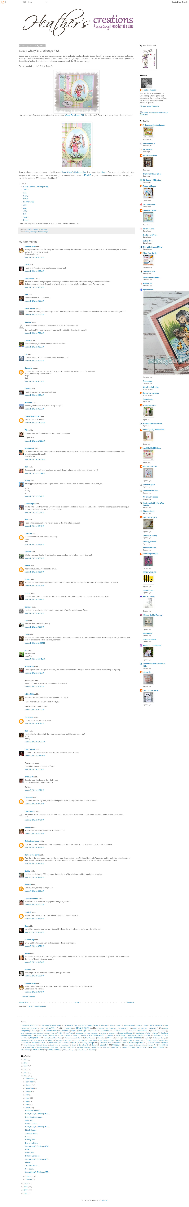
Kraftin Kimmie (120, 1035)
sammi (27, 566)
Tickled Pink (95, 1047)
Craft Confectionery (33, 416)
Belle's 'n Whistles (156, 1025)
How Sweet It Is (149, 143)
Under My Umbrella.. (33, 1111)
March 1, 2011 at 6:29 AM (34, 301)
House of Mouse (41, 1035)
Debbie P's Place (149, 210)
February (29, 1176)
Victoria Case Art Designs (139, 1047)
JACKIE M (29, 777)
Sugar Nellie (163, 1045)
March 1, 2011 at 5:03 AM (34, 287)
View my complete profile (149, 106)
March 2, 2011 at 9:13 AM (34, 710)
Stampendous (128, 1045)
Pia (26, 651)
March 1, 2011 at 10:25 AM (35, 441)
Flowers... (29, 1162)
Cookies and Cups (150, 235)
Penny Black (114, 1040)
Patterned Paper (149, 186)
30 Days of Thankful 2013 (30, 1025)
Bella (145, 1025)
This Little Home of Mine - (153, 247)
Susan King (29, 667)
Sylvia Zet (54, 1047)
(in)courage (147, 381)
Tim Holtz (115, 1047)
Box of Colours (149, 597)
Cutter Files (64, 1031)
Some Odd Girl (84, 1045)
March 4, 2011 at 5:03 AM (34, 905)
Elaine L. (28, 970)
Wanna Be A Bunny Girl (74, 115)
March (28, 1108)
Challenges (33, 232)
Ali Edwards (147, 150)
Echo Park (131, 1031)
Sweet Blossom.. (31, 1133)
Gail (26, 621)
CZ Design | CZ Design (152, 180)
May (27, 1101)
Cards (27, 232)
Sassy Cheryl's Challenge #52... (37, 1172)
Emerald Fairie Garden (158, 1031)
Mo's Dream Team (150, 156)
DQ (26, 354)
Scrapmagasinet (136, 1042)
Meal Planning (89, 1038)
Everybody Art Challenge (35, 1033)
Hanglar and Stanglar (125, 1033)
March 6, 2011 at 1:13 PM (34, 976)
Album (112, 1025)
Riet (26, 430)
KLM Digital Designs (96, 1035)
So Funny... (29, 1169)
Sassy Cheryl (30, 246)
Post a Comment (28, 997)
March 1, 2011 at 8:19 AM (34, 361)
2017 (26, 1060)
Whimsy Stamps (53, 1050)
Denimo (28, 552)
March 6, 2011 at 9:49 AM (34, 962)
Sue (26, 926)
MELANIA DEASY (150, 466)
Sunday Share (29, 1047)
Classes (134, 1028)
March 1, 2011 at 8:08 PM (34, 613)
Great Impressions (92, 1033)
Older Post (130, 1002)
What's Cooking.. (31, 1124)
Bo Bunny (34, 1028)
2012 (26, 1073)
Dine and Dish (148, 511)
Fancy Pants (50, 1033)
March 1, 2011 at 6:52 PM (34, 586)
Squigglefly (104, 1045)
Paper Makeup (93, 1040)
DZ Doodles (104, 1031)
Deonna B (29, 797)
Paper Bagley (30, 504)
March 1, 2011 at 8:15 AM (34, 347)
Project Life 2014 (38, 1043)
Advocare (104, 1025)
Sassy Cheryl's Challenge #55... (37, 1127)
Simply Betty (54, 1045)
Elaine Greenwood (32, 841)
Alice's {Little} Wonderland (153, 430)
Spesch (94, 1045)
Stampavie (116, 1045)
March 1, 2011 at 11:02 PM (35, 643)
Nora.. (27, 1149)
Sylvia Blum (29, 448)
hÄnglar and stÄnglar (143, 1033)
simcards (147, 672)
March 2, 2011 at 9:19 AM (34, 723)
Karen (27, 953)
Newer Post (23, 1002)
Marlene (28, 322)
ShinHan (165, 1042)
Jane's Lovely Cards (151, 393)
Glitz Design (80, 1033)
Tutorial (123, 1047)
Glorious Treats (149, 271)
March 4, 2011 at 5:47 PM (34, 919)
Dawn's (105, 172)
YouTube (92, 1050)
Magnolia (34, 1038)
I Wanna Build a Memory (152, 615)
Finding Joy (147, 284)
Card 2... (28, 1137)
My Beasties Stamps (159, 1038)
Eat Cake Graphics (119, 1031)
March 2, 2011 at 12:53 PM (35, 756)
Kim (24, 214)
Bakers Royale (149, 485)
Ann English (29, 279)
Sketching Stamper (150, 554)
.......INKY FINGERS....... (152, 448)
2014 (26, 1066)
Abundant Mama (149, 548)
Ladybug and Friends (135, 1035)
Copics (153, 1028)
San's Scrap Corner (151, 690)
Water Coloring (158, 1047)
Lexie (148, 1035)
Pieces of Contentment (152, 645)
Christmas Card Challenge (107, 1028)
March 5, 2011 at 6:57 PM (34, 946)
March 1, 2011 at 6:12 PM (34, 572)
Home (77, 1002)
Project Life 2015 (55, 1042)
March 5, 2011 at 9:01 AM (34, 932)
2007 (26, 1193)
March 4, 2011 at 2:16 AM (34, 891)
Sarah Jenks (148, 399)
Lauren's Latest (149, 204)
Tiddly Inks (106, 1047)
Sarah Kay (75, 1042)
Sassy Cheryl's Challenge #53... (37, 1159)
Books (42, 1028)
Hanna (155, 1033)
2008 (26, 1190)
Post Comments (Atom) (37, 1006)
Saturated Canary (105, 1042)
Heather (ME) (28, 202)
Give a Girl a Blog (150, 536)
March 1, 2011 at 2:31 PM (34, 512)
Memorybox (101, 1038)
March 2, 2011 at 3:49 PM (34, 820)
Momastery (147, 633)
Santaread (29, 717)
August (28, 1092)
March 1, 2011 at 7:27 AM (34, 315)
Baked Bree (147, 241)
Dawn (25, 199)
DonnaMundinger (31, 899)
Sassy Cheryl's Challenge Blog (74, 172)
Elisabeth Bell (142, 1031)
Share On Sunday (154, 1042)
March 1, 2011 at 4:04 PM (34, 526)
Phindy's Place (127, 1040)
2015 (26, 1063)
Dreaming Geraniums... (34, 1117)
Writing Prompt (81, 1050)
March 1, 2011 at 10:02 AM (35, 423)
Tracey (27, 481)
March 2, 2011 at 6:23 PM (34, 847)
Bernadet (28, 403)
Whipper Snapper (69, 1050)
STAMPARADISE (149, 572)
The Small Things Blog (151, 174)
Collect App (143, 1028)
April (27, 1105)
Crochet (34, 1031)
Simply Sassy (65, 1045)
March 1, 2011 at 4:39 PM (34, 545)
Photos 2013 (139, 1040)
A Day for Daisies (86, 1025)
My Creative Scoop (150, 497)
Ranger (66, 1042)
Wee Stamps (25, 1050)
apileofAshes (148, 591)
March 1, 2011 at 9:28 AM (34, 395)
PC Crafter (103, 1040)
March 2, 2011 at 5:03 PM (34, 834)
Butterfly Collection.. (32, 1156)
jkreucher (29, 368)
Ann (24, 193)
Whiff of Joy (38, 1050)
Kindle (84, 1035)
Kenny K (75, 1035)
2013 (26, 1069)
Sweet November (42, 1047)
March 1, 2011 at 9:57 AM (34, 409)
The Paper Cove (149, 405)
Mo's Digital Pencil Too (132, 1038)
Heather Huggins (149, 90)
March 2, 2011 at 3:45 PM (34, 804)
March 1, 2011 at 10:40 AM (35, 459)
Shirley (27, 579)
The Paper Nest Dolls (66, 1047)
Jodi (25, 208)
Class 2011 (123, 1028)
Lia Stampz (157, 1035)
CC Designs (67, 1028)
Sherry (27, 593)
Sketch (74, 1045)
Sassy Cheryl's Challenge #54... (37, 1146)
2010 (26, 1183)
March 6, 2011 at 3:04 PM (34, 992)
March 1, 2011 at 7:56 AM (34, 333)
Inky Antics (53, 1035)
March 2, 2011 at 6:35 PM (34, 863)
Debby (27, 871)
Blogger (105, 1200)
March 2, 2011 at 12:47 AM (35, 659)
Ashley (139, 1025)
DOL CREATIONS (150, 517)
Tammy (28, 827)
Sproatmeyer (148, 290)
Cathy (25, 196)
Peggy (25, 220)
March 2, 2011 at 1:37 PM (34, 790)
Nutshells (59, 1040)
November (30, 1082)
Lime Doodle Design (151, 387)
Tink (26, 295)
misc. (119, 1038)
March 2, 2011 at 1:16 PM (34, 769)
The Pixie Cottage (83, 1047)
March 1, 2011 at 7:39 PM (34, 599)
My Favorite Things (27, 1040)
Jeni (25, 205)
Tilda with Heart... (31, 1166)
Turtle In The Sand (32, 855)
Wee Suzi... (29, 1120)
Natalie (49, 1040)
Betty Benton (30, 308)
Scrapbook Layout (120, 1042)
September (30, 1088)
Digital (73, 1031)
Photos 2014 (151, 1040)
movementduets (149, 639)
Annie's (118, 1025)
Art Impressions (129, 1025)
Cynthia (28, 341)
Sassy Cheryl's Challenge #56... (37, 1114)
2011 (26, 1076)
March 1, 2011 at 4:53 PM (34, 558)
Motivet (147, 1038)
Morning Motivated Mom (152, 424)
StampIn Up (151, 1045)
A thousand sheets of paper (154, 125)
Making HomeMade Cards (73, 1038)
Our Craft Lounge (80, 1040)
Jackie (26, 190)
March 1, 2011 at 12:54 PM (35, 473)
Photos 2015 (163, 1040)
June (28, 1098)
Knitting (110, 1035)
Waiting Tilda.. (30, 1140)
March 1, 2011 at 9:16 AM (34, 381)
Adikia (96, 1025)
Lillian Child (29, 694)
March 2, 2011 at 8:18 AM (34, 687)
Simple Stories (42, 1045)
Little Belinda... (30, 1130)
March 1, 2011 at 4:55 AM (34, 271)
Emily (22, 1033)
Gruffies (103, 1033)
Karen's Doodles (65, 1035)
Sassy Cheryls (43, 232)
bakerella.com (148, 229)
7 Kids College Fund (70, 1025)
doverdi (28, 885)
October (29, 1085)
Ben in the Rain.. (31, 1143)
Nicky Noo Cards (149, 253)
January (29, 1179)
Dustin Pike (93, 1031)
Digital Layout (82, 1031)
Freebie (59, 1033)
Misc (109, 1038)
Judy (25, 211)
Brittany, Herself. (149, 542)
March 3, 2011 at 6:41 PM (34, 877)
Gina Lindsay (30, 749)
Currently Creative (52, 1031)
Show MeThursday (30, 1045)
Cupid (41, 1031)
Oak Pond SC (30, 811)
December (30, 1079)
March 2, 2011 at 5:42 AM (34, 673)
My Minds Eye (40, 1040)
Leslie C (28, 912)
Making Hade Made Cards (53, 1038)
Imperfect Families (150, 491)
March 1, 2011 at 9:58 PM (34, 627)
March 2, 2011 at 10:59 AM (35, 742)
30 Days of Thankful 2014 (51, 1025)
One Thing (68, 1040)
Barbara (28, 389)
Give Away (69, 1033)
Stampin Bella (140, 1045)
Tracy (25, 217)
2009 (26, 1187)
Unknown (28, 533)
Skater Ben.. (29, 1153)
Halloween (112, 1033)
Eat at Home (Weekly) (151, 277)
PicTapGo (27, 1042)
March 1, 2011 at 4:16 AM (34, 257)
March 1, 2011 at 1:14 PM (34, 496)
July (27, 1095)
